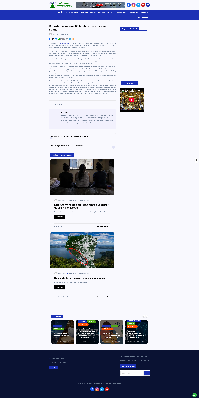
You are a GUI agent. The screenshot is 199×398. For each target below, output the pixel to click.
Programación (143, 17)
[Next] (146, 316)
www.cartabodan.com (63, 43)
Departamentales (72, 12)
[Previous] (144, 316)
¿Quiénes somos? (57, 358)
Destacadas (132, 323)
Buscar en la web (128, 366)
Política (110, 12)
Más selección (133, 12)
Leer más (60, 217)
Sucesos (93, 12)
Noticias (67, 321)
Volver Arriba (100, 395)
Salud (90, 326)
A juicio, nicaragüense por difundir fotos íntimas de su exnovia (136, 335)
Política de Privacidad (58, 362)
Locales (60, 12)
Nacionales (84, 12)
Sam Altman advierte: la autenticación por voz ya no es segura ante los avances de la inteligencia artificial (62, 333)
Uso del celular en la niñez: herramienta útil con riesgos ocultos (86, 335)
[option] (62, 332)
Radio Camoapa (62, 200)
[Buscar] (147, 373)
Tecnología (58, 324)
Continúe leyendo (103, 226)
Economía (101, 12)
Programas (144, 12)
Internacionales (120, 12)
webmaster (55, 34)
